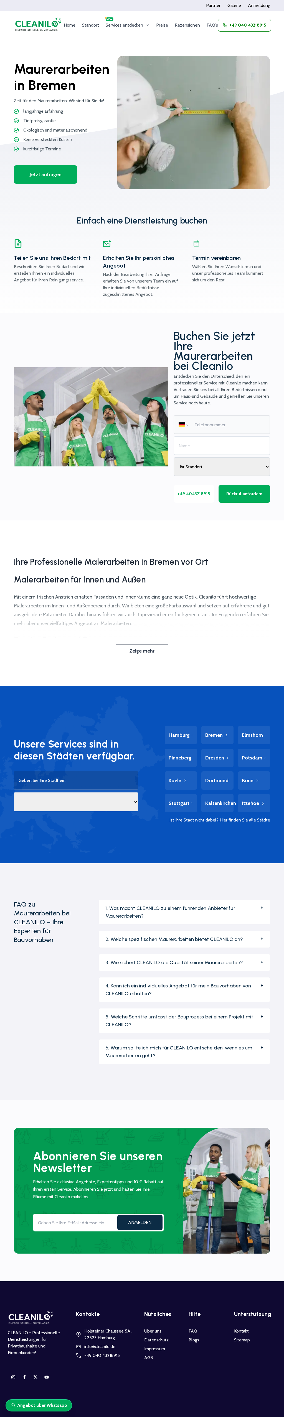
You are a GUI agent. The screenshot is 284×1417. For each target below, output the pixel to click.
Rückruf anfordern (244, 493)
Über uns (152, 1331)
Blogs (194, 1339)
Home (69, 25)
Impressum (154, 1348)
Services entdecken (124, 25)
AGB (148, 1357)
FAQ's (212, 25)
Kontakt (241, 1331)
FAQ (193, 1331)
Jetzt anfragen (46, 174)
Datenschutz (156, 1339)
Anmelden (139, 1222)
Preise (162, 25)
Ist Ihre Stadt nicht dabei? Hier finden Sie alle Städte (219, 820)
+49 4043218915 (194, 493)
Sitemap (242, 1339)
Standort (90, 25)
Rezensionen (187, 25)
